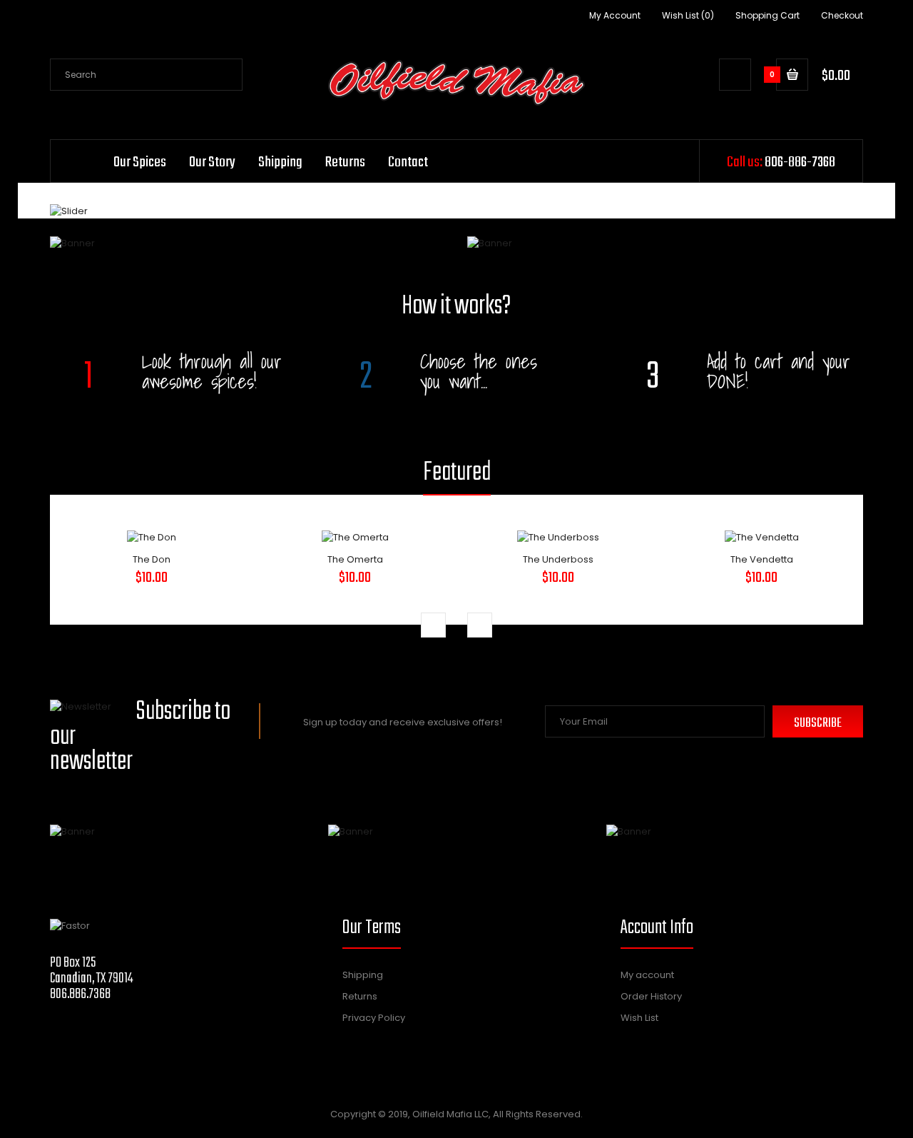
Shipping (362, 975)
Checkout (842, 15)
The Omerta (355, 559)
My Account (615, 15)
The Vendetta (761, 559)
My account (647, 975)
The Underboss (558, 559)
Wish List (639, 1017)
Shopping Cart (767, 15)
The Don (151, 559)
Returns (359, 996)
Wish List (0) (688, 15)
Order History (651, 996)
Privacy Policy (373, 1017)
